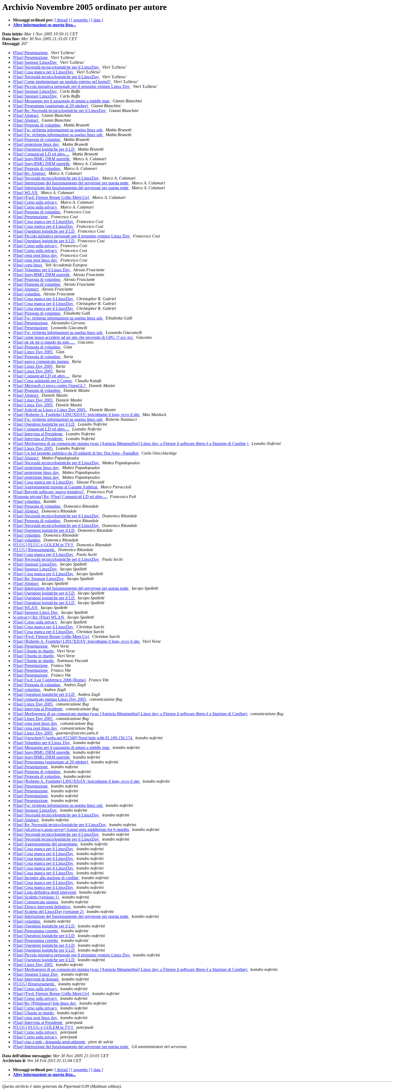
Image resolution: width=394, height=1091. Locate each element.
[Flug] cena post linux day (35, 255)
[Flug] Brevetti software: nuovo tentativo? (49, 491)
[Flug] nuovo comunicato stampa (41, 361)
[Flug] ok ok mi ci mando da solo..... (44, 342)
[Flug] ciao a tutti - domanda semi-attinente (49, 1042)
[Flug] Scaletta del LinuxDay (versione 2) (48, 911)
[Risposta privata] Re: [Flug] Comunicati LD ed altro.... (60, 496)
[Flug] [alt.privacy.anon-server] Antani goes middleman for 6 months (71, 829)
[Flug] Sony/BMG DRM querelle (42, 159)
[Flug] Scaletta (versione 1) (36, 897)
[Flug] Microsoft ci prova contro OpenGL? (50, 385)
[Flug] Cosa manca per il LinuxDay (43, 72)
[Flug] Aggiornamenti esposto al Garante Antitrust (55, 487)
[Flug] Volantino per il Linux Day (42, 270)
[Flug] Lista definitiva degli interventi (45, 892)
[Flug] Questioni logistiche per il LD (44, 149)
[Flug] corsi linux (28, 265)
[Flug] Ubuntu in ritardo (34, 651)
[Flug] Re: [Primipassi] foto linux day (45, 1003)
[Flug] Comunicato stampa (36, 902)
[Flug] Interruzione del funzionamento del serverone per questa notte (71, 183)
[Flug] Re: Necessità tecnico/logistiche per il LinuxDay (60, 110)
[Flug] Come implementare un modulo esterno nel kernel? (62, 81)
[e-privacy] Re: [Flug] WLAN (39, 617)
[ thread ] (62, 20)
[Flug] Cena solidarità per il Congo (43, 380)
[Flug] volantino (27, 294)
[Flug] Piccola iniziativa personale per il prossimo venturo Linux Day (72, 86)
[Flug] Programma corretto (36, 931)
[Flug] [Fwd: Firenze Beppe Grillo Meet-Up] (51, 197)
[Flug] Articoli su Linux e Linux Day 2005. (50, 409)
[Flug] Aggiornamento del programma (45, 844)
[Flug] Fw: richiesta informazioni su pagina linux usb (58, 130)
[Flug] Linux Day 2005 (33, 352)
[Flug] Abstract (26, 115)
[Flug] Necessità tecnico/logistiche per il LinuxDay (56, 67)
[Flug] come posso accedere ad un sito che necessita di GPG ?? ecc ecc (73, 337)
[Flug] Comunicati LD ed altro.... (41, 154)
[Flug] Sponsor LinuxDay (35, 62)
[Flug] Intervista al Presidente (38, 434)
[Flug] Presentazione (31, 52)
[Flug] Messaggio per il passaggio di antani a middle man (61, 101)
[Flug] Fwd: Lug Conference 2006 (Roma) (50, 680)
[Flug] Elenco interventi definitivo (42, 906)
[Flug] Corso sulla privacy (35, 202)
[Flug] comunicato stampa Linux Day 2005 (50, 699)
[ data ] (97, 20)
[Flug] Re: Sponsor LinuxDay (39, 578)
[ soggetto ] (80, 20)
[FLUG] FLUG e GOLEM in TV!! (43, 545)
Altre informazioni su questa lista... (44, 25)
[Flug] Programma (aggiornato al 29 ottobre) (51, 105)
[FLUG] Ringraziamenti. (34, 549)
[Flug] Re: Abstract (29, 173)
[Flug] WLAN (26, 192)
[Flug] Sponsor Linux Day (36, 612)
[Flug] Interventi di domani (36, 979)
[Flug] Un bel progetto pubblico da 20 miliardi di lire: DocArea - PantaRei (76, 453)
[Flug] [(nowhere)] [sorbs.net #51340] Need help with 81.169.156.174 (73, 738)
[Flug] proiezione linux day (36, 144)
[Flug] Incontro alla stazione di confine (46, 877)
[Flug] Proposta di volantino (37, 125)
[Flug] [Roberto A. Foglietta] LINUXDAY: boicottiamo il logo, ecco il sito (76, 414)
